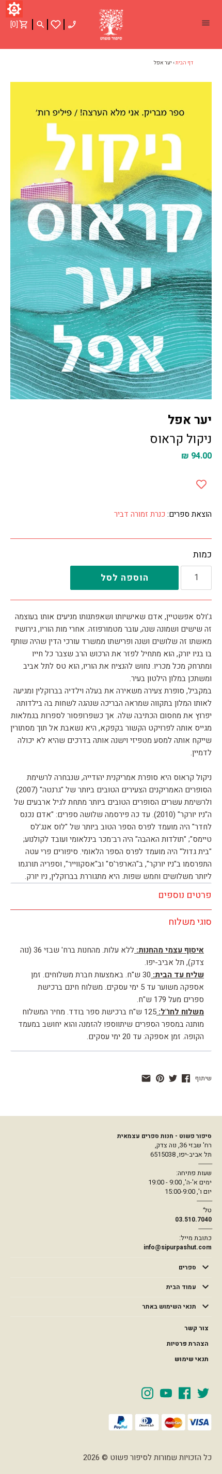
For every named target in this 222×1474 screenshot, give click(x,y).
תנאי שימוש (192, 1359)
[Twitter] (203, 1392)
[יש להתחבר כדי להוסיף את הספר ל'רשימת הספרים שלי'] (56, 24)
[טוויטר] (173, 1078)
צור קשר (196, 1328)
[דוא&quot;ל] (146, 1078)
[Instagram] (147, 1392)
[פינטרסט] (160, 1078)
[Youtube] (166, 1392)
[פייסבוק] (186, 1078)
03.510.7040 (193, 1219)
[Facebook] (185, 1392)
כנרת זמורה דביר (139, 514)
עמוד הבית (181, 1287)
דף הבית (184, 62)
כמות (202, 555)
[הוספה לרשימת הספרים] (201, 482)
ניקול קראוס (181, 439)
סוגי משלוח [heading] (190, 922)
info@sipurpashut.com (178, 1247)
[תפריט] (205, 24)
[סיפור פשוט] (111, 24)
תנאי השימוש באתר (169, 1306)
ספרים (187, 1267)
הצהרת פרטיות (188, 1343)
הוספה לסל (125, 577)
